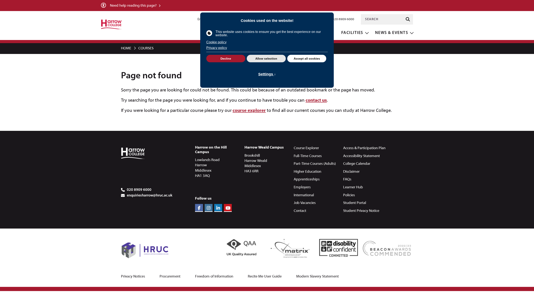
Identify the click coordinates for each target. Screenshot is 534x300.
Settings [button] (267, 74)
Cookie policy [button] (216, 42)
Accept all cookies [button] (307, 58)
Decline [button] (225, 58)
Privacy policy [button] (216, 48)
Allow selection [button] (266, 58)
